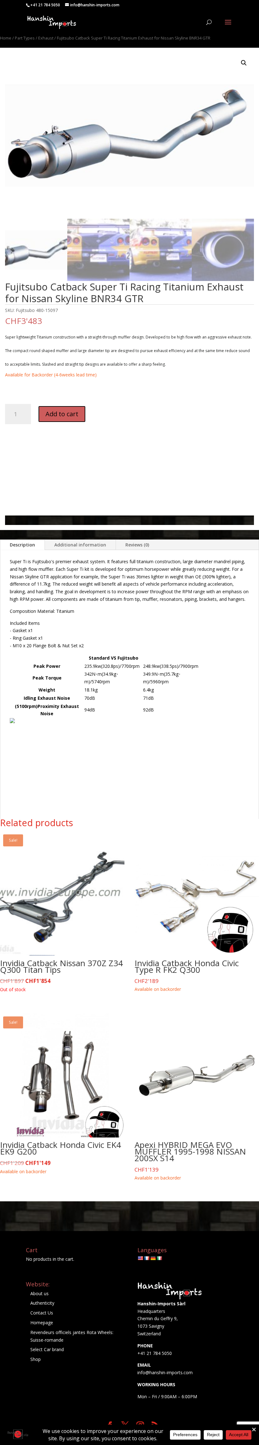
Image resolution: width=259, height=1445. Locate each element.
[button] (244, 63)
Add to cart (61, 414)
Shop (35, 1359)
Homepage (41, 1323)
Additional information (80, 545)
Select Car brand (47, 1349)
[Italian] (159, 1258)
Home (5, 38)
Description (22, 545)
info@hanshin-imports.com (165, 1372)
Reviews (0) (137, 545)
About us (39, 1293)
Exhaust (45, 38)
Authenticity (42, 1303)
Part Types (25, 38)
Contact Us (41, 1313)
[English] (140, 1258)
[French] (146, 1258)
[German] (153, 1258)
